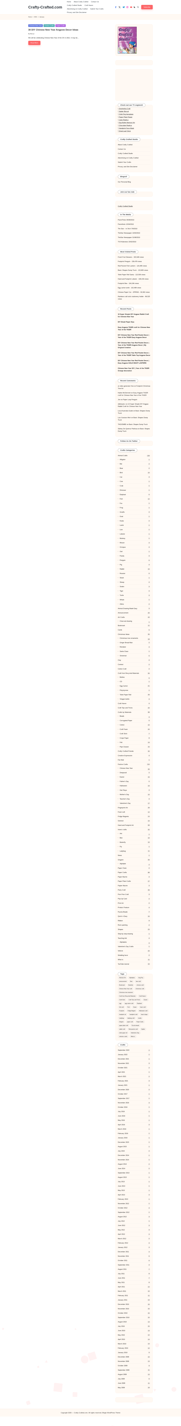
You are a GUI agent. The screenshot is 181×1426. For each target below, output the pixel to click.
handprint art (122, 1014)
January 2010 (122, 1352)
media (139, 1018)
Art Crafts (121, 617)
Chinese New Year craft (125, 988)
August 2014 (122, 1164)
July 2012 (121, 1221)
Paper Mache (122, 877)
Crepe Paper (124, 738)
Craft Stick (123, 734)
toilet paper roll (123, 1033)
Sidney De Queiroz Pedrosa (127, 429)
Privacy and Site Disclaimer (127, 167)
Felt (121, 742)
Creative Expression (125, 755)
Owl (121, 551)
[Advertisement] (134, 85)
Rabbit (122, 569)
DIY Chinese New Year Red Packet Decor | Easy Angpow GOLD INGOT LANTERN (133, 362)
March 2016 (122, 1129)
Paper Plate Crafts (124, 881)
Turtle (122, 595)
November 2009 (123, 1361)
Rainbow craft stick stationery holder (131, 296)
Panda (122, 556)
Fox (121, 503)
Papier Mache (123, 886)
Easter (122, 777)
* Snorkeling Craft (124, 109)
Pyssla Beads (123, 912)
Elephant (123, 494)
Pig (121, 565)
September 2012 (123, 1212)
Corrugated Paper (126, 720)
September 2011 (123, 1265)
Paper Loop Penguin (130, 399)
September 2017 (123, 1098)
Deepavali (123, 773)
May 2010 (121, 1335)
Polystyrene (124, 690)
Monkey (122, 538)
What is (120, 959)
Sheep (122, 582)
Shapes (120, 929)
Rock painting (122, 925)
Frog (121, 508)
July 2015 (121, 1151)
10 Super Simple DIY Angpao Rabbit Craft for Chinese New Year (133, 315)
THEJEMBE (122, 424)
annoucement (123, 981)
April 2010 (121, 1339)
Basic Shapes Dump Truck (127, 270)
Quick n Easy (122, 916)
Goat (121, 516)
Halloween (123, 786)
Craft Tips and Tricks (125, 708)
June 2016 (121, 1116)
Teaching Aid (122, 938)
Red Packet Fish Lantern (126, 266)
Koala (122, 521)
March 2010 (122, 1344)
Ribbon (120, 921)
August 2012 (122, 1217)
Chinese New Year (35, 25)
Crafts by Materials (124, 712)
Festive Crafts (49, 25)
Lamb (122, 525)
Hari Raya (123, 790)
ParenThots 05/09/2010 (126, 220)
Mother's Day (124, 794)
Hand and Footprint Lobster (127, 279)
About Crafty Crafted (125, 145)
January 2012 (122, 1247)
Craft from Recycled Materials (128, 673)
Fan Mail (121, 760)
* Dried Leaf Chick (124, 131)
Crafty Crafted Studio (129, 139)
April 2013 (121, 1195)
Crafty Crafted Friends (126, 751)
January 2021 (122, 1085)
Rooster (122, 573)
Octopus (123, 547)
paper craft (130, 1022)
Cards (120, 630)
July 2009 (121, 1379)
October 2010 (122, 1313)
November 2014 (123, 1160)
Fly (121, 847)
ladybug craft (131, 1018)
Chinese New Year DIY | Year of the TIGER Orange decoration (133, 369)
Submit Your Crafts (124, 162)
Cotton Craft (122, 669)
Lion (121, 530)
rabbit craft (122, 1029)
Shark (122, 578)
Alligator (122, 459)
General (120, 821)
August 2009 (122, 1374)
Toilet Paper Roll (125, 695)
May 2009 (121, 1387)
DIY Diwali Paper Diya (126, 322)
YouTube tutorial (123, 964)
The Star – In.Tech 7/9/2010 (127, 229)
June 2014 (121, 1168)
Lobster (122, 534)
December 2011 (123, 1252)
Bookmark (121, 625)
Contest (120, 664)
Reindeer (123, 647)
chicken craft (140, 985)
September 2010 (123, 1317)
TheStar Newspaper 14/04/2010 (129, 233)
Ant (121, 833)
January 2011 (122, 1300)
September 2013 (123, 1173)
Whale (122, 600)
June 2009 (121, 1383)
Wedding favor (123, 955)
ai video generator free (126, 386)
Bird (121, 473)
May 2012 (121, 1230)
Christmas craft (140, 988)
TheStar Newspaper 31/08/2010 (129, 237)
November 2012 (123, 1203)
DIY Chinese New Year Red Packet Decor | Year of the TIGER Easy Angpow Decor (133, 336)
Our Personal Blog (124, 182)
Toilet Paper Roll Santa (126, 275)
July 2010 (121, 1326)
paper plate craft (123, 1025)
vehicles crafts (123, 1036)
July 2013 (121, 1182)
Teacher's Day (125, 799)
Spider (143, 1029)
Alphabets (123, 942)
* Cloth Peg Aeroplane (125, 114)
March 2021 (122, 1076)
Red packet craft (133, 1029)
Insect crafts (122, 829)
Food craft (121, 812)
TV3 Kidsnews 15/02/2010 (127, 242)
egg (120, 1003)
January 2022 (122, 1054)
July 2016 (121, 1111)
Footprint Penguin (124, 261)
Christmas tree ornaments (129, 638)
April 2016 (121, 1125)
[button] (147, 7)
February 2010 (123, 1348)
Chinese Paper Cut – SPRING (128, 292)
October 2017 (122, 1094)
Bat (121, 464)
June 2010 (121, 1330)
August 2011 (122, 1269)
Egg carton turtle (124, 288)
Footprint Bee (122, 283)
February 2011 (123, 1295)
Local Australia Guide (125, 411)
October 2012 (122, 1208)
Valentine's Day (125, 803)
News (120, 855)
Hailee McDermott (124, 393)
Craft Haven (122, 703)
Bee (121, 838)
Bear (121, 468)
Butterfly (123, 842)
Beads (122, 716)
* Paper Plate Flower (125, 117)
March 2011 (122, 1291)
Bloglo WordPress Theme (111, 1413)
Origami (120, 860)
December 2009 (123, 1357)
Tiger (121, 591)
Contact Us (122, 149)
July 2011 (121, 1274)
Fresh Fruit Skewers (125, 257)
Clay (119, 660)
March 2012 (122, 1239)
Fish (121, 499)
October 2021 (122, 1068)
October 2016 (122, 1107)
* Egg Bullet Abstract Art (126, 123)
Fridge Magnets (123, 816)
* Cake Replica (123, 120)
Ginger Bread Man (126, 643)
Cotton (122, 725)
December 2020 (123, 1090)
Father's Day (124, 781)
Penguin (122, 560)
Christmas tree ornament (126, 992)
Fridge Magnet (131, 1010)
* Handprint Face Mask (126, 128)
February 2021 (123, 1081)
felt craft (121, 1007)
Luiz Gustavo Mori (124, 417)
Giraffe (122, 512)
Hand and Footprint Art (126, 825)
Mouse (122, 543)
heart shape (144, 1014)
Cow (121, 481)
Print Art (121, 903)
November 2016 (123, 1103)
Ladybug (123, 851)
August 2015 (122, 1146)
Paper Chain (122, 868)
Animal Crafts (122, 455)
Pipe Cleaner (124, 747)
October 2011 (122, 1260)
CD (121, 681)
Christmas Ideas (123, 634)
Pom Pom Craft (123, 894)
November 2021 (123, 1063)
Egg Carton (124, 686)
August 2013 (122, 1177)
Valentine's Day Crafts (125, 946)
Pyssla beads (135, 1025)
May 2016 (121, 1120)
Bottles (122, 677)
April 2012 (121, 1234)
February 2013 (123, 1199)
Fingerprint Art (123, 808)
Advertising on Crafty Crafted (128, 158)
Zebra (122, 604)
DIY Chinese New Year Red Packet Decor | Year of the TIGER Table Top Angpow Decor (134, 354)
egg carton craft (129, 1003)
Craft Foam (124, 729)
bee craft (138, 981)
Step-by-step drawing (125, 934)
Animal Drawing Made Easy (127, 608)
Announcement (123, 613)
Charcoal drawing (126, 621)
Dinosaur (123, 490)
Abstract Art (122, 977)
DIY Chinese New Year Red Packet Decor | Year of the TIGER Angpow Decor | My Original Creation (133, 345)
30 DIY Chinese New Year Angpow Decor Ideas (53, 29)
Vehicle (120, 951)
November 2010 (123, 1309)
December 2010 (123, 1304)
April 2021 (121, 1072)
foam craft (143, 1007)
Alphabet (123, 864)
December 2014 (123, 1155)
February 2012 (123, 1243)
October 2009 (122, 1366)
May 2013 (121, 1190)
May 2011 (121, 1282)
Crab (121, 486)
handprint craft (133, 1014)
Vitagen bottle (124, 699)
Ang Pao (140, 977)
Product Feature (123, 907)
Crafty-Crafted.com (45, 7)
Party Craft (122, 890)
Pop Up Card (122, 899)
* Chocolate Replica (125, 125)
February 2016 (123, 1133)
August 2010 (122, 1322)
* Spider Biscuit (123, 111)
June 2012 (121, 1225)
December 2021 (123, 1059)
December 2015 (123, 1142)
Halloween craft (143, 1010)
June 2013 (121, 1186)
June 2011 (121, 1278)
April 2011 (121, 1287)
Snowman (123, 656)
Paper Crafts (60, 25)
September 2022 (123, 1050)
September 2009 (123, 1370)
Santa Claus (124, 651)
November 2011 (123, 1256)
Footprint (121, 1010)
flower (135, 1007)
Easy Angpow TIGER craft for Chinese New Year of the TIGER (134, 328)
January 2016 (122, 1138)
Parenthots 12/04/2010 (126, 224)
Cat (121, 477)
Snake (122, 586)
